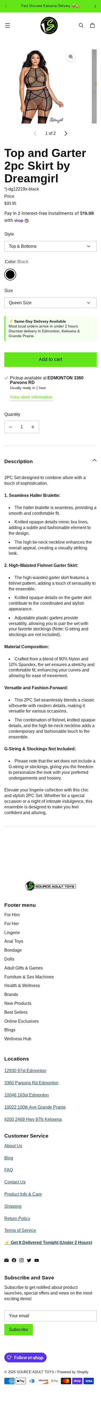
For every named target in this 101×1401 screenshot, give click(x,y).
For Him (12, 914)
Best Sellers (15, 1012)
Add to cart (50, 359)
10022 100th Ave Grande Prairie (35, 1107)
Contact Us (15, 1182)
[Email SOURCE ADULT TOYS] (6, 1260)
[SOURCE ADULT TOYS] (49, 25)
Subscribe (18, 1329)
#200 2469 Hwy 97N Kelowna (33, 1119)
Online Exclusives (21, 1021)
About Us (13, 1145)
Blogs (9, 1030)
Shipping (13, 1206)
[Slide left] (35, 133)
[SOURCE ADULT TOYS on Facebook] (14, 1260)
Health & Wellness (22, 985)
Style (9, 234)
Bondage (13, 950)
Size (8, 290)
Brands (11, 994)
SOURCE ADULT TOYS (35, 1372)
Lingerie (12, 932)
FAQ (8, 1170)
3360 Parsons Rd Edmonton (31, 1083)
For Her (11, 923)
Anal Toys (13, 941)
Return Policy (17, 1218)
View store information (31, 397)
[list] (50, 86)
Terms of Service (20, 1230)
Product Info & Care (23, 1194)
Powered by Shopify (73, 1372)
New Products (17, 1003)
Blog (8, 1158)
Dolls (9, 959)
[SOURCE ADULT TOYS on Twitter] (29, 1260)
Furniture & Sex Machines (29, 977)
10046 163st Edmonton (26, 1095)
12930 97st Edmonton (25, 1070)
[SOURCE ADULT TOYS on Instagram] (21, 1260)
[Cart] (93, 25)
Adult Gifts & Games (23, 968)
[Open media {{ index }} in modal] (41, 86)
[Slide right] (65, 133)
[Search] (81, 25)
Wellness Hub (17, 1038)
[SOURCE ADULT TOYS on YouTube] (36, 1260)
